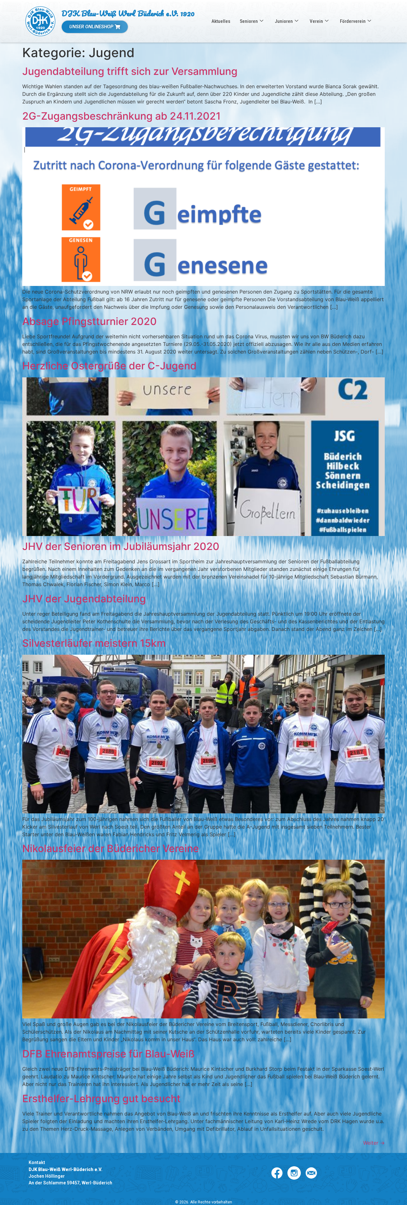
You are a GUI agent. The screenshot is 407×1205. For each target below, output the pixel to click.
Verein (316, 21)
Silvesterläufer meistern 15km (94, 643)
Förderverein (353, 21)
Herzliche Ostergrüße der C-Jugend (109, 366)
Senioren (249, 21)
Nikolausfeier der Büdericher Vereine (110, 848)
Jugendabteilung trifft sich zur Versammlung (130, 71)
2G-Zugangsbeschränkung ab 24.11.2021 (121, 116)
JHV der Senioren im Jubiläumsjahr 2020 (120, 546)
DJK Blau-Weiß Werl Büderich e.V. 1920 (128, 13)
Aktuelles (220, 21)
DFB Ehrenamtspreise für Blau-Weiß (108, 1054)
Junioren (284, 21)
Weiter (374, 1143)
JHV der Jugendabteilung (84, 599)
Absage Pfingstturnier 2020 (89, 321)
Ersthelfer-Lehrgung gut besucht (101, 1098)
